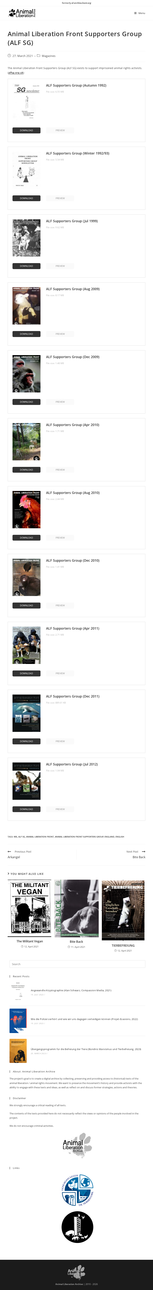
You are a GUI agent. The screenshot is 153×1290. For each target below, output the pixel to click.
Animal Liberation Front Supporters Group (79, 836)
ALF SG (21, 836)
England (109, 836)
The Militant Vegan (30, 941)
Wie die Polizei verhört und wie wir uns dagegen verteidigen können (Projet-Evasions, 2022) (84, 1019)
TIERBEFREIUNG (123, 945)
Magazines (48, 56)
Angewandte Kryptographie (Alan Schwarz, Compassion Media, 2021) (71, 990)
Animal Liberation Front (40, 836)
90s (15, 836)
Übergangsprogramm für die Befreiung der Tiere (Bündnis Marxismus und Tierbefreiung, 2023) (86, 1049)
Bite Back (76, 942)
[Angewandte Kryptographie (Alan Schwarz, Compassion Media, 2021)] (18, 992)
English (119, 836)
